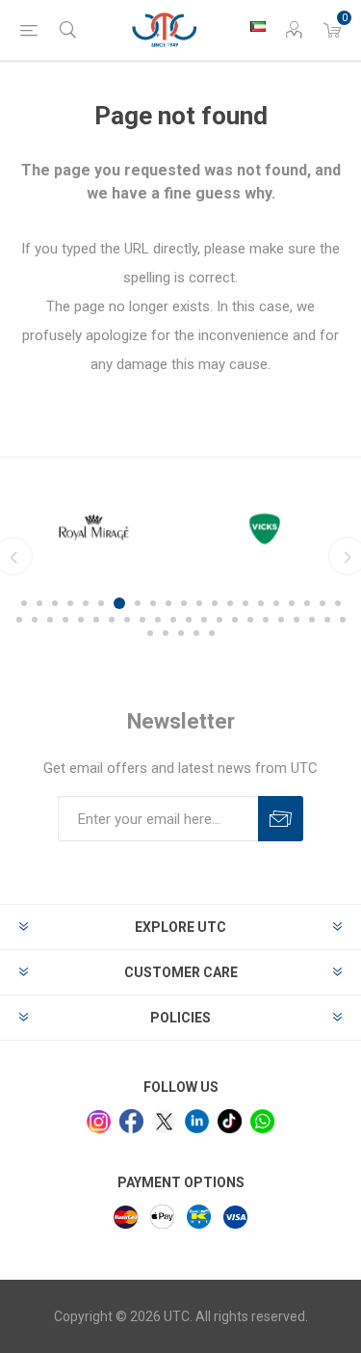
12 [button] (199, 603)
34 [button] (204, 620)
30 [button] (142, 620)
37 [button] (250, 620)
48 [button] (212, 633)
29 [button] (127, 620)
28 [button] (112, 620)
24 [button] (50, 620)
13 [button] (215, 603)
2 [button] (39, 603)
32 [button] (173, 620)
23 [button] (35, 620)
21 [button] (338, 603)
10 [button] (168, 603)
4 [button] (70, 603)
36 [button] (235, 620)
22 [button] (19, 620)
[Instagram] (99, 1122)
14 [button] (230, 603)
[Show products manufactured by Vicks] (268, 527)
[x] (164, 1122)
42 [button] (327, 620)
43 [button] (343, 620)
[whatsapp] (262, 1121)
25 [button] (65, 620)
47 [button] (196, 633)
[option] (94, 527)
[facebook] (131, 1121)
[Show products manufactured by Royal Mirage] (93, 527)
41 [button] (312, 620)
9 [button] (153, 603)
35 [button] (219, 620)
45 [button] (165, 633)
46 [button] (181, 633)
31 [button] (158, 620)
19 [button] (307, 603)
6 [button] (101, 603)
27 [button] (96, 620)
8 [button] (138, 603)
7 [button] (119, 603)
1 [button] (24, 603)
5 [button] (86, 603)
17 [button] (276, 603)
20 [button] (322, 603)
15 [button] (245, 603)
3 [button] (55, 603)
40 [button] (296, 620)
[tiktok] (230, 1121)
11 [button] (184, 603)
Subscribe (280, 818)
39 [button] (281, 620)
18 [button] (292, 603)
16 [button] (261, 603)
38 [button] (266, 620)
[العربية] (258, 26)
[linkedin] (197, 1121)
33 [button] (189, 620)
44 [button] (150, 633)
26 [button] (81, 620)
